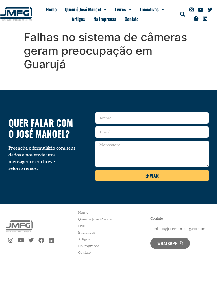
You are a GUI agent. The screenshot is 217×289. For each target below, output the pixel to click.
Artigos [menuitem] (84, 239)
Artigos (78, 19)
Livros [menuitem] (83, 226)
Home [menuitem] (83, 212)
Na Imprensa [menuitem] (88, 246)
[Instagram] (191, 9)
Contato (132, 19)
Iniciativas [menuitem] (86, 233)
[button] (182, 14)
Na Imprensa (105, 19)
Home (51, 9)
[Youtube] (200, 9)
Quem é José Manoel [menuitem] (95, 219)
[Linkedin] (205, 18)
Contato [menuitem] (84, 253)
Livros (120, 9)
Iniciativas (149, 9)
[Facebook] (196, 18)
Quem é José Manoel (83, 9)
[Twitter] (209, 9)
